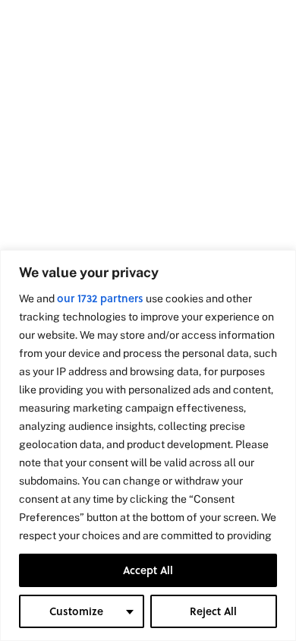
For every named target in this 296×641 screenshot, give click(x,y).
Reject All (213, 611)
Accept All (148, 570)
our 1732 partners (100, 298)
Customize (76, 611)
